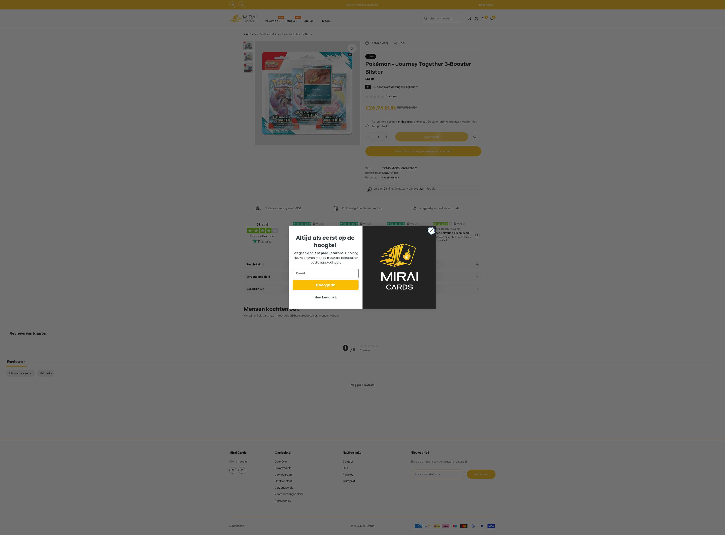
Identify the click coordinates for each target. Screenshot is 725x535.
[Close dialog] (431, 231)
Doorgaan (326, 285)
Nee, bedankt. (326, 297)
